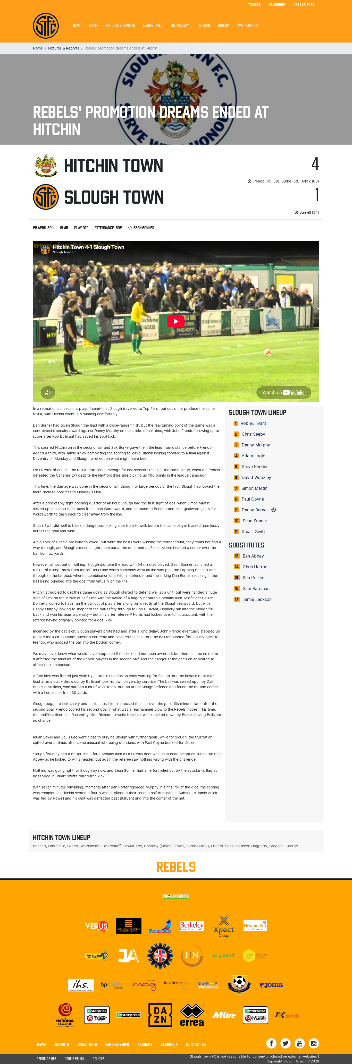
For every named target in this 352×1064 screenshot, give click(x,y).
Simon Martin (254, 488)
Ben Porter (253, 578)
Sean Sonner (255, 521)
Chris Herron (255, 567)
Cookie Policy (75, 1059)
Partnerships (117, 1044)
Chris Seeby (253, 434)
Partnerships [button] (248, 26)
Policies (99, 1059)
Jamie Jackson (257, 599)
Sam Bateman (256, 589)
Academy (145, 1044)
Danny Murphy (256, 445)
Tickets (254, 4)
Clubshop (277, 4)
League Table (152, 26)
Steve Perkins (255, 467)
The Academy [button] (180, 26)
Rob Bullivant (253, 423)
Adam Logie (253, 456)
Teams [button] (93, 26)
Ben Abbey (253, 556)
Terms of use (46, 1059)
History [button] (224, 26)
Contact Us (196, 1044)
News (77, 26)
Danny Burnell (255, 510)
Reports (62, 1044)
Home (38, 48)
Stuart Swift (253, 532)
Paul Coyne (253, 499)
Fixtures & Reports (120, 26)
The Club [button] (203, 26)
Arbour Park (304, 4)
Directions (87, 1044)
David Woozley (256, 478)
